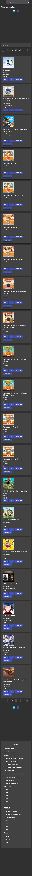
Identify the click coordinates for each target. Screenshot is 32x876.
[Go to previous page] (3, 50)
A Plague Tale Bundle (10, 584)
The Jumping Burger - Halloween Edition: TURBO (14, 326)
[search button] (28, 2)
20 (12, 50)
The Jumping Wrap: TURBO (13, 195)
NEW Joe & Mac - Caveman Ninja (15, 491)
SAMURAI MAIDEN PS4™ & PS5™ (15, 648)
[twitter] (14, 11)
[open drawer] (2, 2)
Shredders (6, 70)
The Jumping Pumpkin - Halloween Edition (15, 360)
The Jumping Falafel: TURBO (13, 459)
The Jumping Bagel (10, 227)
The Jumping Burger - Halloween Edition (14, 292)
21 (16, 50)
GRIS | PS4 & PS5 (9, 616)
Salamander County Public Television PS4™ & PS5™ (16, 100)
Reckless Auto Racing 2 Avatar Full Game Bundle (15, 130)
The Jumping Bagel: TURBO (13, 259)
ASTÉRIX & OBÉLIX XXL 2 (12, 520)
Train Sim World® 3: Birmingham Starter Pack (14, 681)
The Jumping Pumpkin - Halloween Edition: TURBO (15, 394)
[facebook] (18, 11)
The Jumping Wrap (10, 163)
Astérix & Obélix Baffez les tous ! (15, 552)
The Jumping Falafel (10, 427)
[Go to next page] (3, 52)
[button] (16, 45)
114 (26, 50)
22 (19, 50)
